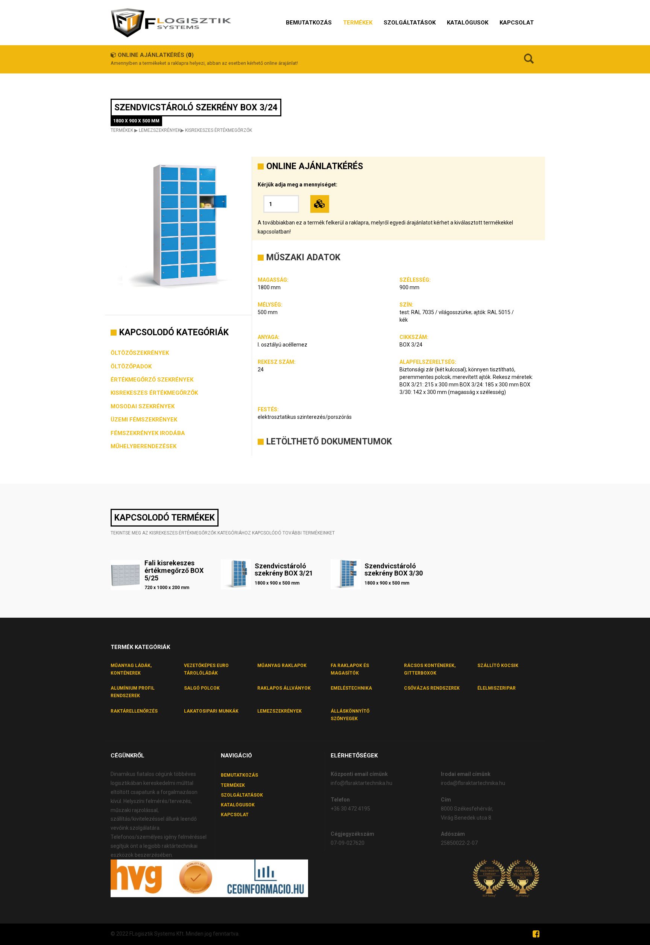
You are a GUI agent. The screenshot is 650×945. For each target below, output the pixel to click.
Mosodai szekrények (143, 406)
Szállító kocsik (497, 665)
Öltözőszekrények (140, 353)
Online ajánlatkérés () (156, 55)
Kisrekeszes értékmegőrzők (218, 130)
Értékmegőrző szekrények (152, 379)
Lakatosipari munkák (211, 711)
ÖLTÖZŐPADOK (131, 366)
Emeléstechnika (351, 688)
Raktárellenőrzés (134, 711)
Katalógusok (238, 805)
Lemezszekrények (160, 130)
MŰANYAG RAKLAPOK (282, 665)
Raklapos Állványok (284, 688)
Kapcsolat (235, 814)
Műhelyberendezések (143, 446)
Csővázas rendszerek (432, 688)
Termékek (122, 130)
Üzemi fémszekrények (144, 419)
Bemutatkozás (239, 775)
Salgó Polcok (202, 688)
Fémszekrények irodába (148, 433)
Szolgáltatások (242, 795)
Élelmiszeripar (496, 688)
